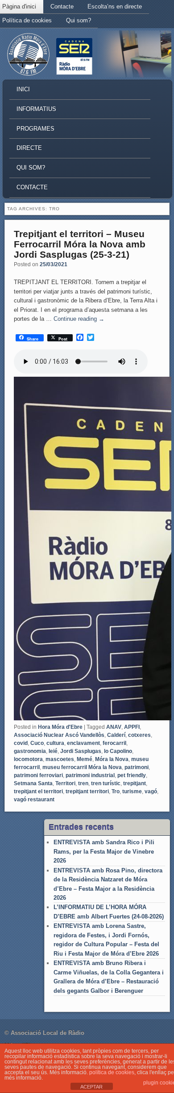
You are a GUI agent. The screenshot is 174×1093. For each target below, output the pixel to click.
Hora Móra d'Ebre (60, 727)
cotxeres (139, 735)
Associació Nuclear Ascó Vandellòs (59, 735)
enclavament (83, 743)
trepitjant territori (87, 791)
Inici (23, 89)
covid (21, 743)
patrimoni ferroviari (38, 775)
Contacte (62, 6)
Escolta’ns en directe (114, 6)
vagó (151, 791)
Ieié (53, 751)
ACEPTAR (91, 1086)
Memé (84, 759)
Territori (65, 783)
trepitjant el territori (38, 791)
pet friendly (131, 775)
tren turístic (105, 783)
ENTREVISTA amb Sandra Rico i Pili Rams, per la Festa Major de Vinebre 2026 (104, 851)
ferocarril (114, 743)
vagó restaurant (34, 799)
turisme (132, 791)
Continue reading (79, 318)
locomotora (28, 759)
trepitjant (134, 783)
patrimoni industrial (90, 775)
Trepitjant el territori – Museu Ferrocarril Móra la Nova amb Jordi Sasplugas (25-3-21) (79, 244)
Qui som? (78, 20)
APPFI (132, 727)
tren (83, 783)
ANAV (113, 727)
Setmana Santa (33, 783)
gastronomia (30, 751)
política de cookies (111, 1072)
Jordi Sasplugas (80, 751)
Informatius (36, 109)
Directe (29, 148)
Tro (116, 791)
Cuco (37, 743)
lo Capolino (118, 751)
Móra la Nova (111, 759)
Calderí (116, 735)
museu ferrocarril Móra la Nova (82, 767)
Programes (35, 128)
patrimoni (136, 767)
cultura (55, 743)
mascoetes (60, 759)
